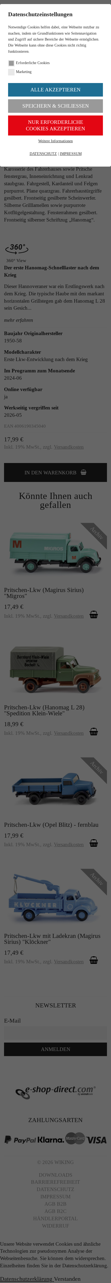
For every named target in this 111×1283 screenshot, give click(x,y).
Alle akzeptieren (55, 89)
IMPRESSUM (71, 154)
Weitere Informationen (55, 141)
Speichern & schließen (55, 106)
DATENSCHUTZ (43, 154)
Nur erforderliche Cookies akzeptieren (55, 125)
